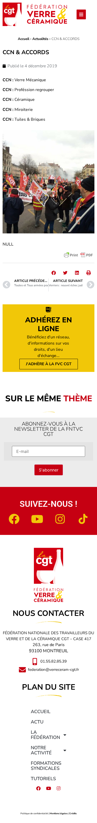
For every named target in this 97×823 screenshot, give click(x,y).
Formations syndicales (46, 765)
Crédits (73, 813)
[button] (53, 273)
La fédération (45, 734)
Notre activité (41, 750)
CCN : (8, 80)
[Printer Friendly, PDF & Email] (78, 255)
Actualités (40, 38)
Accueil (23, 38)
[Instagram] (60, 519)
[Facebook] (14, 519)
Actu (37, 722)
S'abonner (48, 469)
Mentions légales (59, 813)
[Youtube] (37, 519)
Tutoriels (43, 779)
